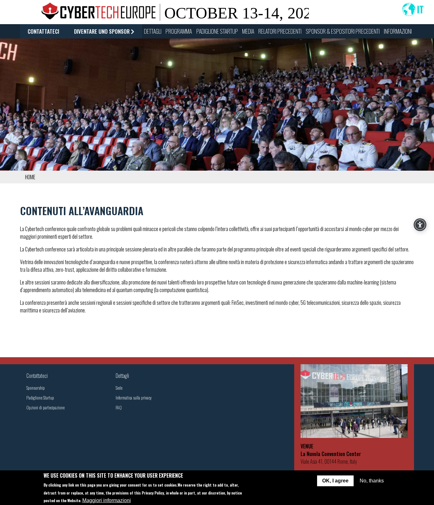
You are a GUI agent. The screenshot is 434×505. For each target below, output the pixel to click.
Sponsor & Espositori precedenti (343, 31)
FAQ (119, 407)
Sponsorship (35, 387)
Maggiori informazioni (106, 500)
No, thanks (372, 480)
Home (30, 177)
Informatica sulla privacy (134, 397)
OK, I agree (335, 480)
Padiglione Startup (40, 397)
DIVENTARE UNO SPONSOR (102, 31)
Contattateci (43, 31)
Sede (119, 387)
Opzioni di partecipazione (45, 407)
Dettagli (122, 375)
